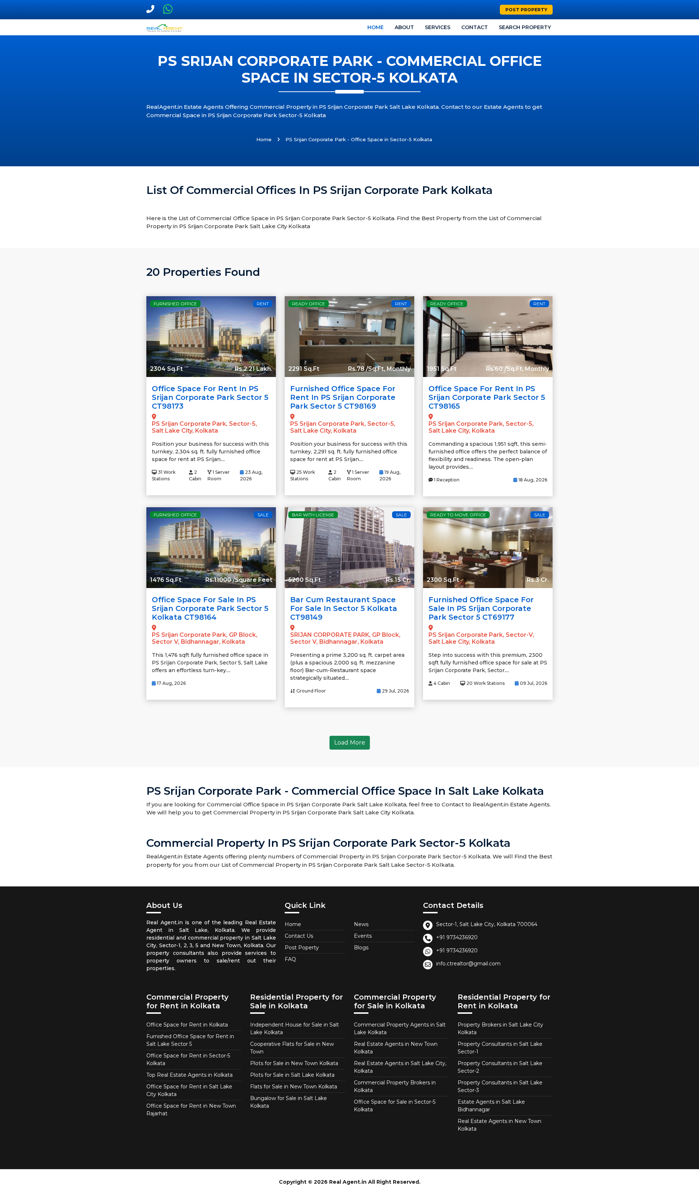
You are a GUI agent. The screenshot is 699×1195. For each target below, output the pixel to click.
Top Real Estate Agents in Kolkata (189, 1075)
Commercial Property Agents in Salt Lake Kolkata (400, 1028)
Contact (474, 27)
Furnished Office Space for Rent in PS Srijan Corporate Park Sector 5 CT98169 (342, 397)
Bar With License (313, 514)
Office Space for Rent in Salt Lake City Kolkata (189, 1090)
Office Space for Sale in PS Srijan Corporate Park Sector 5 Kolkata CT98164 (210, 608)
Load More (349, 742)
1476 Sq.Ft (165, 579)
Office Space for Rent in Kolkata (187, 1024)
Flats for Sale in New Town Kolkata (293, 1086)
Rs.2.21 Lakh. (253, 368)
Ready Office (308, 303)
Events (363, 936)
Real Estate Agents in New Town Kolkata (396, 1048)
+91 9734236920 (457, 937)
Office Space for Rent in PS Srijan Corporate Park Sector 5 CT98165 (487, 397)
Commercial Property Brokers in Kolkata (395, 1086)
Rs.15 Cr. (398, 579)
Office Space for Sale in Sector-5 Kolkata (394, 1106)
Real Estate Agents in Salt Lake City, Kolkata (400, 1067)
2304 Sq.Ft (166, 368)
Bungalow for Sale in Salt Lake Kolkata (288, 1102)
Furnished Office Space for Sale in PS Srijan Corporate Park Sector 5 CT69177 (481, 608)
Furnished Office (175, 303)
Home (375, 27)
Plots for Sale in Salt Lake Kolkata (292, 1075)
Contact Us (299, 936)
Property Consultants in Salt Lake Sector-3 (500, 1086)
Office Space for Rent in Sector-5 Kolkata (188, 1059)
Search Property (525, 27)
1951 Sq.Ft (442, 368)
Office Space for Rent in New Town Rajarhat (191, 1110)
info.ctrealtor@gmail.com (468, 963)
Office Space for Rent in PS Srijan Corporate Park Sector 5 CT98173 (210, 397)
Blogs (361, 947)
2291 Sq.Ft (303, 368)
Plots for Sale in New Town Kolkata (294, 1063)
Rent (263, 303)
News (361, 924)
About (404, 27)
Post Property (526, 9)
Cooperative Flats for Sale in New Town (292, 1048)
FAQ (290, 959)
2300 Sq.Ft (443, 579)
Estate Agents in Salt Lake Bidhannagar (491, 1106)
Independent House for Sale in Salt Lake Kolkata (294, 1028)
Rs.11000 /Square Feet (238, 579)
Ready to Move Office (458, 514)
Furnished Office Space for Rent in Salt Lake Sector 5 (190, 1040)
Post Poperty (302, 947)
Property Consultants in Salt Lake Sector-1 (500, 1048)
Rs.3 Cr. (538, 579)
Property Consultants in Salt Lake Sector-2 (500, 1067)
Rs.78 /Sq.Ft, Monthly (379, 368)
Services (437, 27)
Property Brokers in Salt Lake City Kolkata (500, 1028)
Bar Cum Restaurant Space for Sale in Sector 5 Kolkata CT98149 (343, 608)
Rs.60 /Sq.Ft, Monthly (517, 368)
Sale (263, 514)
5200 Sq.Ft (304, 579)
